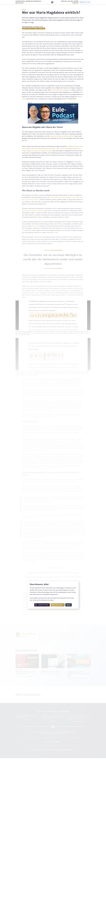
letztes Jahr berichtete (62, 136)
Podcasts (75, 2)
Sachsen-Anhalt (20, 1)
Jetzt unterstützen (57, 605)
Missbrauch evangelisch (33, 1)
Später (68, 605)
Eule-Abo (70, 1)
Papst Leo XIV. (20, 2)
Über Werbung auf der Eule (71, 102)
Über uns (64, 1)
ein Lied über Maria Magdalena (61, 90)
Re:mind (76, 1)
